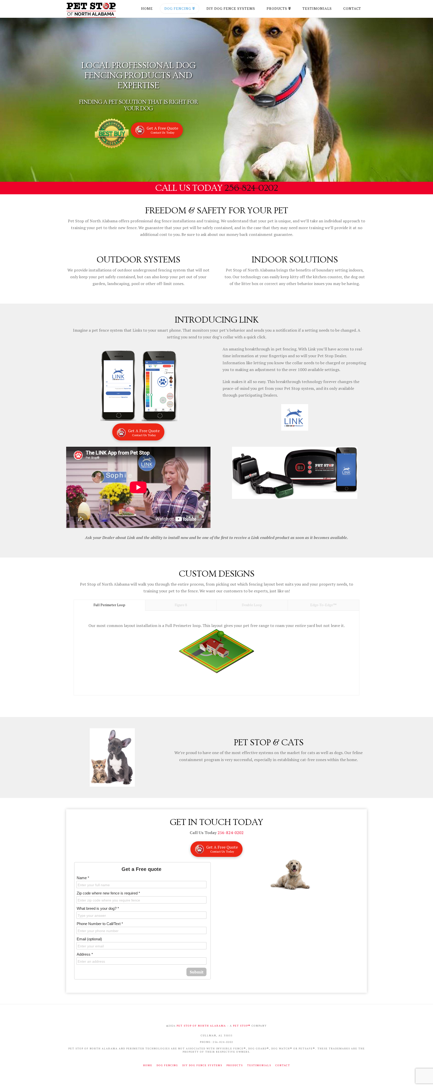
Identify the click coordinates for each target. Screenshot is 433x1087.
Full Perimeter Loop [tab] (109, 604)
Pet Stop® (242, 1025)
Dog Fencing (167, 1065)
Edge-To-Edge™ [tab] (323, 604)
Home (147, 1065)
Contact (282, 1065)
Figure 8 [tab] (181, 604)
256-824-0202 (251, 188)
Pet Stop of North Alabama (202, 1025)
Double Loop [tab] (252, 604)
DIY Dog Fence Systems (202, 1065)
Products (235, 1065)
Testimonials (259, 1065)
